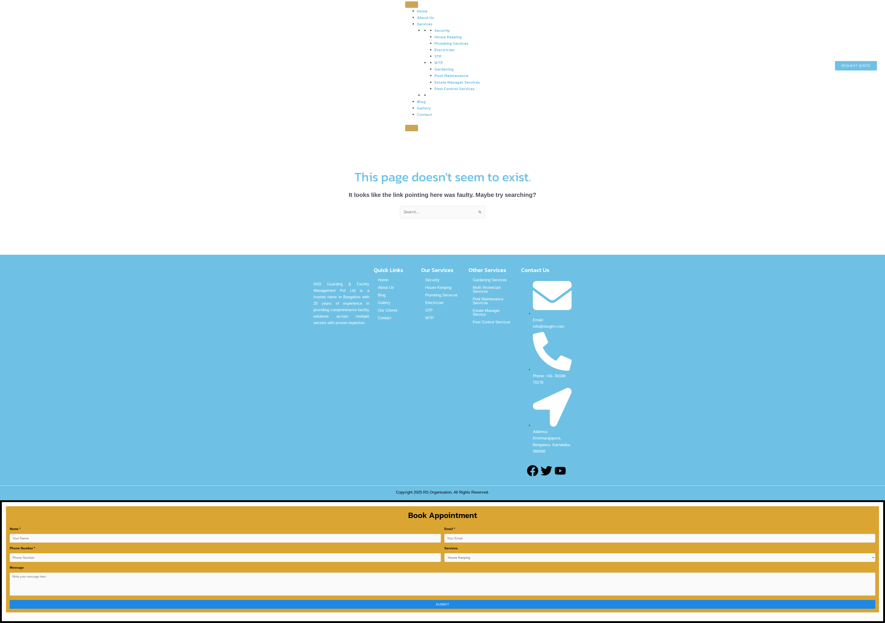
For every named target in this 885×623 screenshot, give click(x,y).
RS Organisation (437, 492)
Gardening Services (490, 280)
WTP (438, 63)
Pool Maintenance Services (488, 301)
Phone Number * (22, 548)
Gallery (424, 108)
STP (438, 56)
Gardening (444, 69)
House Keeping (448, 37)
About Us (425, 17)
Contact (424, 114)
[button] (856, 65)
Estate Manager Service (486, 312)
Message (17, 567)
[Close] (411, 128)
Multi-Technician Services (487, 289)
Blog (421, 102)
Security (442, 30)
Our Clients (388, 310)
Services (424, 24)
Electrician (444, 50)
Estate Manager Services (457, 82)
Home (422, 11)
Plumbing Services (451, 43)
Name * (15, 529)
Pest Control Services (454, 89)
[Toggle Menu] (411, 4)
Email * (449, 529)
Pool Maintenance (451, 76)
